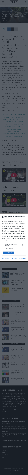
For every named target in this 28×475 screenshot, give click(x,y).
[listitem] (14, 245)
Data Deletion (5, 258)
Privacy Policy (22, 258)
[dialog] (14, 238)
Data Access (14, 258)
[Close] (24, 216)
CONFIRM (9, 253)
